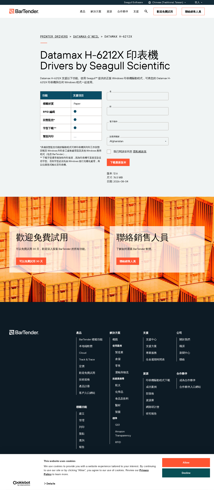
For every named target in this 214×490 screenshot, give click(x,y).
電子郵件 (114, 121)
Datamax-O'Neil (86, 36)
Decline (186, 472)
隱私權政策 (139, 151)
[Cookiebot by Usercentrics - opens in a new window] (21, 483)
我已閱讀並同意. (130, 151)
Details (50, 483)
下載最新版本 (118, 162)
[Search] (146, 11)
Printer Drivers (54, 36)
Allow (186, 462)
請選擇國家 (115, 136)
